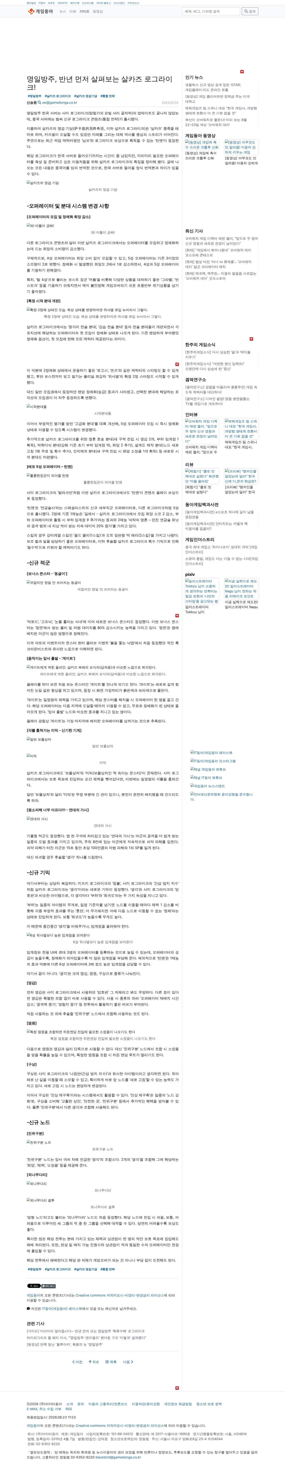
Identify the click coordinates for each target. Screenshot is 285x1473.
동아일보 (31, 2)
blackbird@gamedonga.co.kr (118, 1457)
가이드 (84, 11)
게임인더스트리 (199, 539)
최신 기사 (194, 230)
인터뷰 (191, 414)
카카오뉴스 (133, 2)
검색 (252, 11)
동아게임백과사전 (202, 504)
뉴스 (62, 11)
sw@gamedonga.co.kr (59, 102)
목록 (113, 1362)
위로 (95, 1362)
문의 (80, 1404)
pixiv (190, 574)
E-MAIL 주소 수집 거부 (44, 1409)
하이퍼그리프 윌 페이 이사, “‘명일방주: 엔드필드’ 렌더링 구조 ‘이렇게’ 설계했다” (86, 1338)
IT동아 (42, 2)
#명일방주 (35, 96)
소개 (69, 1404)
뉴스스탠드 (119, 2)
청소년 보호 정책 (209, 1404)
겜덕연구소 (195, 379)
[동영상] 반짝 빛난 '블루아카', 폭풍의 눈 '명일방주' (65, 1344)
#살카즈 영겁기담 (85, 96)
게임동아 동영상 (200, 135)
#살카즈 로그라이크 (58, 96)
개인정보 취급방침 (178, 1404)
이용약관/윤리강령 (146, 1404)
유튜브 (51, 2)
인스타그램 (88, 2)
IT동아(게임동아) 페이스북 (62, 1308)
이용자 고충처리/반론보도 (107, 1404)
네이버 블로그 (103, 2)
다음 (127, 1362)
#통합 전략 (108, 96)
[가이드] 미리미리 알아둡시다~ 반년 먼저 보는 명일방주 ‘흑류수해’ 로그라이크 (86, 1331)
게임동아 (33, 1295)
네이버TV (63, 2)
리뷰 (72, 11)
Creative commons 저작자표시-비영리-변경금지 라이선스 (120, 1295)
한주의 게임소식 (200, 344)
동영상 (98, 11)
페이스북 (74, 2)
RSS (69, 1409)
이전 (78, 1362)
